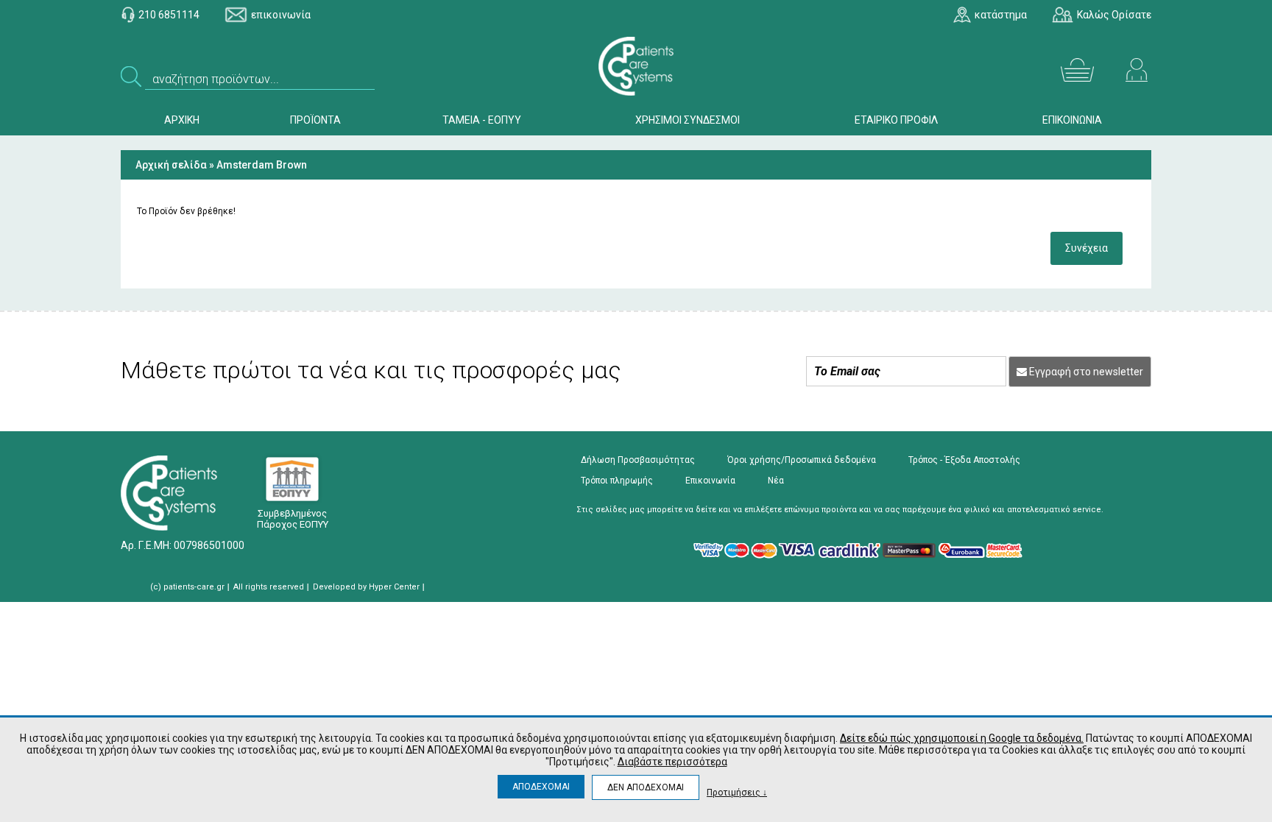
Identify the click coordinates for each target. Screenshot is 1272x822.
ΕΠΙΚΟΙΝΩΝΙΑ (1072, 120)
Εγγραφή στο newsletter (1085, 372)
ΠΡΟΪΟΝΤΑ (315, 120)
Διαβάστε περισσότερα (672, 762)
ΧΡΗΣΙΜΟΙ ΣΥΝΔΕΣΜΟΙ (687, 120)
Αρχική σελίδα (171, 165)
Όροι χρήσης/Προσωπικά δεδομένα (801, 460)
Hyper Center (394, 587)
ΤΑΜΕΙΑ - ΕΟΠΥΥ (481, 120)
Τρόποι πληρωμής (617, 480)
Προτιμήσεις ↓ (737, 792)
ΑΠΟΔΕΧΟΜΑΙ (541, 787)
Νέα (776, 480)
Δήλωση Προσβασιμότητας (638, 460)
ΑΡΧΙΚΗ (181, 120)
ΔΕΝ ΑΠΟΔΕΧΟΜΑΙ (645, 787)
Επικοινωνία (710, 480)
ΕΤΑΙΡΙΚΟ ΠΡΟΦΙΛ (896, 120)
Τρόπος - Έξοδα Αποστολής (964, 460)
